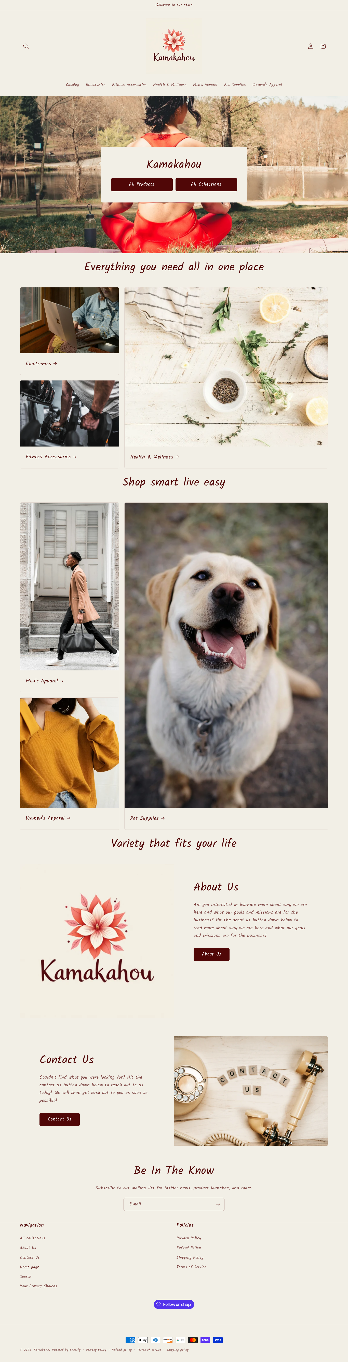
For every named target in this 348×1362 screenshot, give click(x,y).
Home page (29, 1267)
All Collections (206, 184)
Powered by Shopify (66, 1349)
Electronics (38, 364)
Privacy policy (96, 1349)
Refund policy (122, 1349)
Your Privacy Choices (38, 1286)
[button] (26, 46)
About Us (211, 954)
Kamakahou (42, 1349)
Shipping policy (178, 1349)
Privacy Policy (189, 1239)
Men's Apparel (42, 681)
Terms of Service (192, 1267)
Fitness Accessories (48, 457)
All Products (141, 184)
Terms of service (149, 1349)
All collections (32, 1239)
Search (26, 1277)
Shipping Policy (190, 1258)
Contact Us (59, 1119)
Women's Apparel (45, 819)
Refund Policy (189, 1248)
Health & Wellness (151, 457)
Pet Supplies (144, 819)
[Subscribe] (218, 1204)
